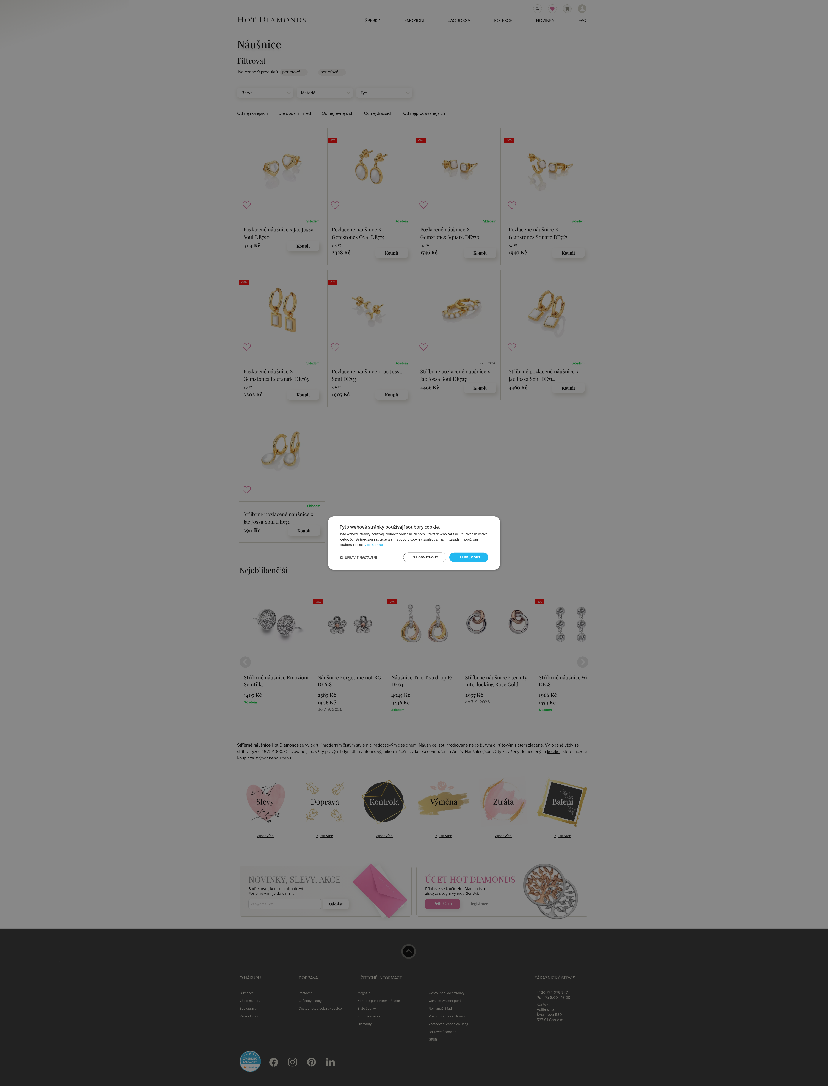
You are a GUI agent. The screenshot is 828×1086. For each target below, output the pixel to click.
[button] (358, 557)
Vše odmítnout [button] (425, 557)
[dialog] (414, 543)
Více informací (374, 545)
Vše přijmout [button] (469, 557)
